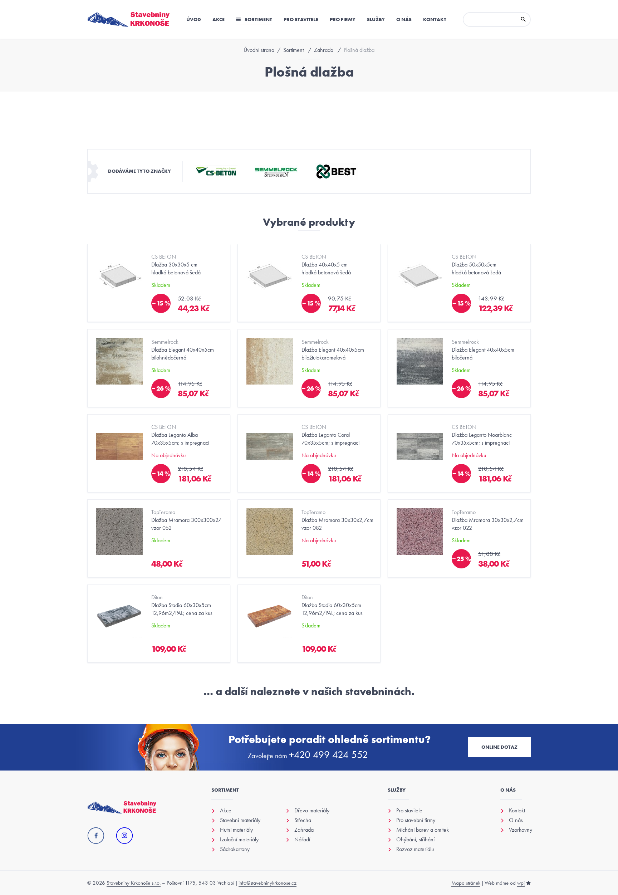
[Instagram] (124, 836)
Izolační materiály (239, 839)
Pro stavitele (301, 19)
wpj (521, 882)
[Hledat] (523, 19)
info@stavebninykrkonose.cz (267, 882)
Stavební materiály (240, 820)
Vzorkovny (520, 829)
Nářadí (302, 839)
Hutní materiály (236, 829)
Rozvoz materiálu (415, 849)
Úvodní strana (259, 50)
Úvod (193, 19)
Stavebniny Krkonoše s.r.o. (134, 882)
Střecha (302, 820)
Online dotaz (499, 747)
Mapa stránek (465, 882)
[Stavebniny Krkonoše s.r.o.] (128, 19)
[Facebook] (95, 836)
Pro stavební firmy (415, 820)
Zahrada (323, 50)
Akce (218, 19)
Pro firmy (342, 19)
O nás (404, 19)
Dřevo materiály (311, 810)
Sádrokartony (235, 849)
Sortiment (258, 19)
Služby (376, 19)
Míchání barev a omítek (422, 829)
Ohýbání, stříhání (415, 839)
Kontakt (434, 19)
